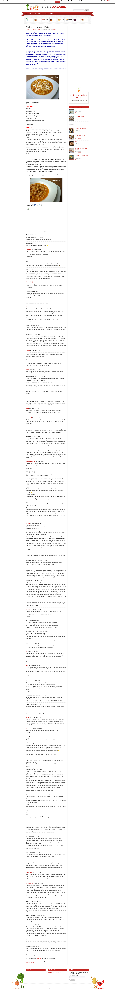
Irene (27, 306)
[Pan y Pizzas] (61, 19)
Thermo (28, 717)
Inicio (26, 13)
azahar (28, 369)
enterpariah (29, 417)
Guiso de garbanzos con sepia (81, 141)
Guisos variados (29, 29)
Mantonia (28, 249)
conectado (39, 958)
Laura (27, 665)
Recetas (38, 29)
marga (27, 711)
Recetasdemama (30, 461)
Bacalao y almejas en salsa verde (81, 109)
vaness (28, 350)
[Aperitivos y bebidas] (30, 19)
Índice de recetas (38, 13)
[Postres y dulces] (53, 19)
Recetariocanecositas (63, 988)
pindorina (28, 728)
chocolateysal (29, 883)
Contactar (46, 13)
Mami (27, 408)
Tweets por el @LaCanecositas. (54, 972)
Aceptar (57, 2)
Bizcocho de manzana (79, 116)
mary (27, 924)
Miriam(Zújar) (29, 282)
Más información (110, 0)
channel (28, 427)
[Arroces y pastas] (38, 19)
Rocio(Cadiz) (29, 872)
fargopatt (28, 609)
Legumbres (34, 29)
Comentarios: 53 (55, 29)
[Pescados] (69, 19)
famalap (28, 523)
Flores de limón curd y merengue (81, 128)
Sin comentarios (78, 112)
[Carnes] (45, 19)
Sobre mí (31, 13)
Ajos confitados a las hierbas (80, 135)
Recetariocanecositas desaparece (75, 122)
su (26, 651)
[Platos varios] (84, 19)
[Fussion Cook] (77, 19)
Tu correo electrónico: (74, 975)
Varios (51, 13)
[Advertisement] (46, 221)
